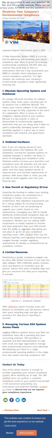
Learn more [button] (10, 425)
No (50, 7)
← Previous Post (10, 410)
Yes (46, 7)
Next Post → (43, 410)
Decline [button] (9, 433)
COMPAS (29, 234)
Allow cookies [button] (27, 433)
